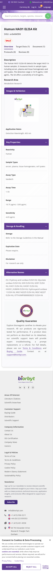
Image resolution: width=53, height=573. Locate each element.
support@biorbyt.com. (16, 355)
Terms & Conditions (32, 348)
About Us (8, 434)
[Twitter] (24, 387)
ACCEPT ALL (11, 567)
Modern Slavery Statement (15, 472)
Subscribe (11, 502)
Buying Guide (14, 351)
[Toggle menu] (4, 7)
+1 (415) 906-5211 (18, 515)
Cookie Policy (10, 468)
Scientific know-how (13, 403)
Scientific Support (12, 420)
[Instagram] (32, 387)
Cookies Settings (45, 567)
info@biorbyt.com (15, 511)
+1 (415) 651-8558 (18, 523)
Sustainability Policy (13, 476)
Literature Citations (12, 399)
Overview (8, 46)
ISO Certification (11, 438)
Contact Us (9, 431)
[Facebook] (28, 387)
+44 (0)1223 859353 (19, 518)
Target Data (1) (23, 46)
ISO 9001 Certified (16, 2)
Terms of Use (10, 456)
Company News (11, 442)
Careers (8, 446)
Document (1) (39, 46)
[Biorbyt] (26, 379)
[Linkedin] (20, 387)
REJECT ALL (31, 567)
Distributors (9, 417)
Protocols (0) (10, 52)
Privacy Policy (10, 464)
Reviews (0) (24, 52)
